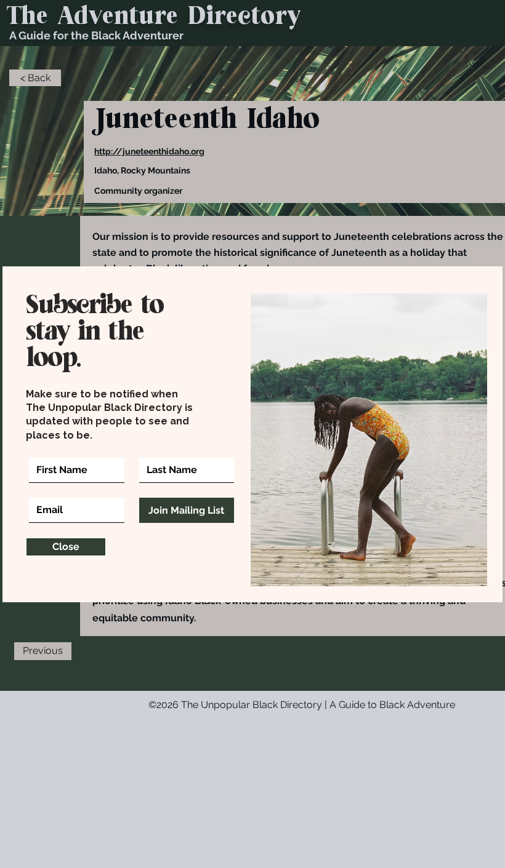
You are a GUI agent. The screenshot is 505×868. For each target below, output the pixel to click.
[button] (66, 547)
